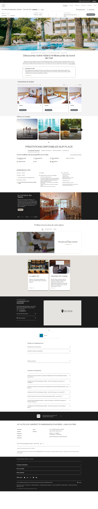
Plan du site (18, 486)
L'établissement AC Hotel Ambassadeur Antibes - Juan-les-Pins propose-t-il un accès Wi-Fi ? (46, 392)
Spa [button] (36, 161)
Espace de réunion (21, 161)
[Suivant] (81, 130)
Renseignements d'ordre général (34, 346)
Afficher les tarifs (23, 110)
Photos (95, 5)
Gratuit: (54, 433)
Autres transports (21, 318)
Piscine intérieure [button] (38, 158)
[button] (85, 1)
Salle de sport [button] (54, 161)
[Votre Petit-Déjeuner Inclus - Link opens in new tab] (70, 129)
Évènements (90, 5)
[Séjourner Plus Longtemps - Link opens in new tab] (49, 129)
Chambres (71, 5)
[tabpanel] (49, 206)
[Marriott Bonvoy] (94, 1)
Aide (22, 486)
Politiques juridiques (31, 361)
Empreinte (35, 431)
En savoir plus (27, 75)
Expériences (83, 5)
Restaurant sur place (22, 158)
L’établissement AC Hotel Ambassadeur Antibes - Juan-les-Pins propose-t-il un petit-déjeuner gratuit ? (46, 406)
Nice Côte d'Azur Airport (23, 313)
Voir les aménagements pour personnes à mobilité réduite (27, 183)
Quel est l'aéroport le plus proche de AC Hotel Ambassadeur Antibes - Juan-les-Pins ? (45, 396)
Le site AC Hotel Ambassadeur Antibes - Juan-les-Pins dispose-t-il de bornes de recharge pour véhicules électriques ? (46, 401)
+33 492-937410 (91, 9)
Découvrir (20, 209)
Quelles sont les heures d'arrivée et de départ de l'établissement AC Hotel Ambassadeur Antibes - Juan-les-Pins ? (47, 376)
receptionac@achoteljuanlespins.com (58, 436)
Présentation (65, 5)
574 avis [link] (42, 9)
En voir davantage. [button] (72, 63)
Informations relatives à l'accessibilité (35, 351)
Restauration (77, 5)
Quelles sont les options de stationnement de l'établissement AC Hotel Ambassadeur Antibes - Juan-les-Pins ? (48, 387)
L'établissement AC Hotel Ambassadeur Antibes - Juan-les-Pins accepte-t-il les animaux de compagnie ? (46, 382)
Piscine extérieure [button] (55, 158)
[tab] (34, 150)
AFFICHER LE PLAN (81, 9)
